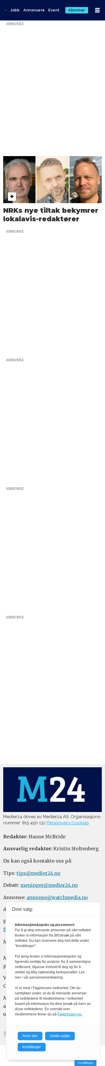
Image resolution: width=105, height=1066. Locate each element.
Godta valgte (60, 1036)
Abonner (76, 10)
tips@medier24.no (38, 873)
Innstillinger (85, 1062)
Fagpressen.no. (69, 1014)
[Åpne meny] (97, 10)
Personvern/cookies (68, 822)
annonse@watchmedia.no (57, 897)
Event (54, 10)
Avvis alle (30, 1036)
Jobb (15, 10)
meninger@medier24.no (49, 885)
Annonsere (34, 10)
